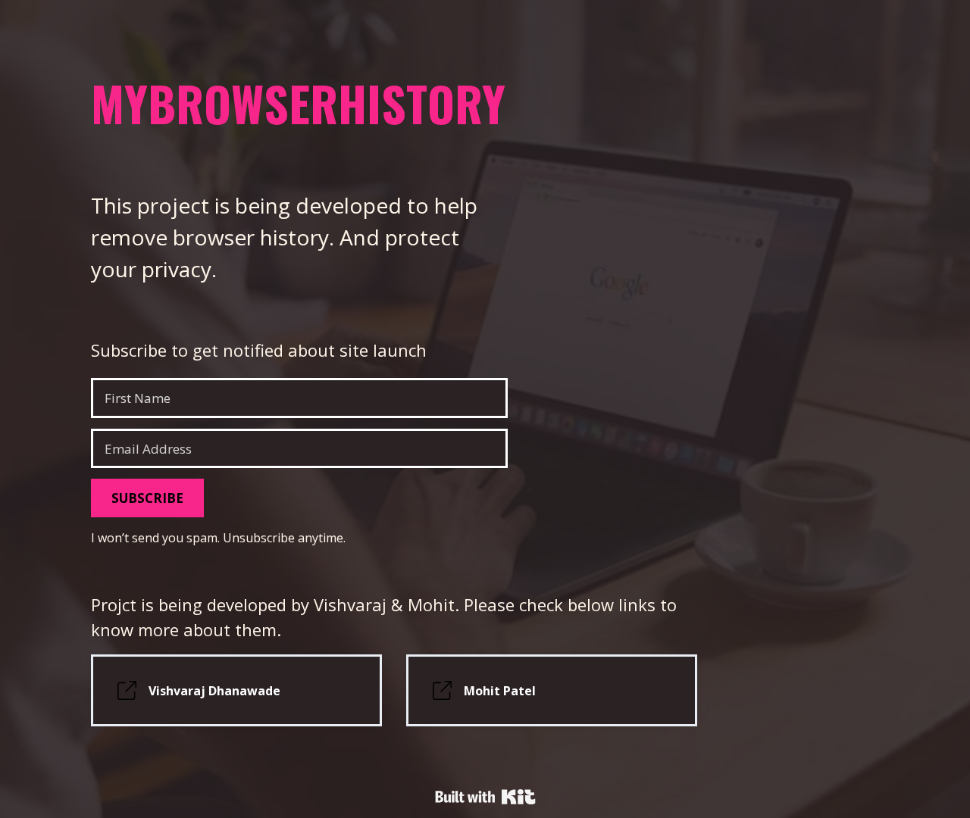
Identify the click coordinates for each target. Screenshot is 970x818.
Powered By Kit (485, 796)
